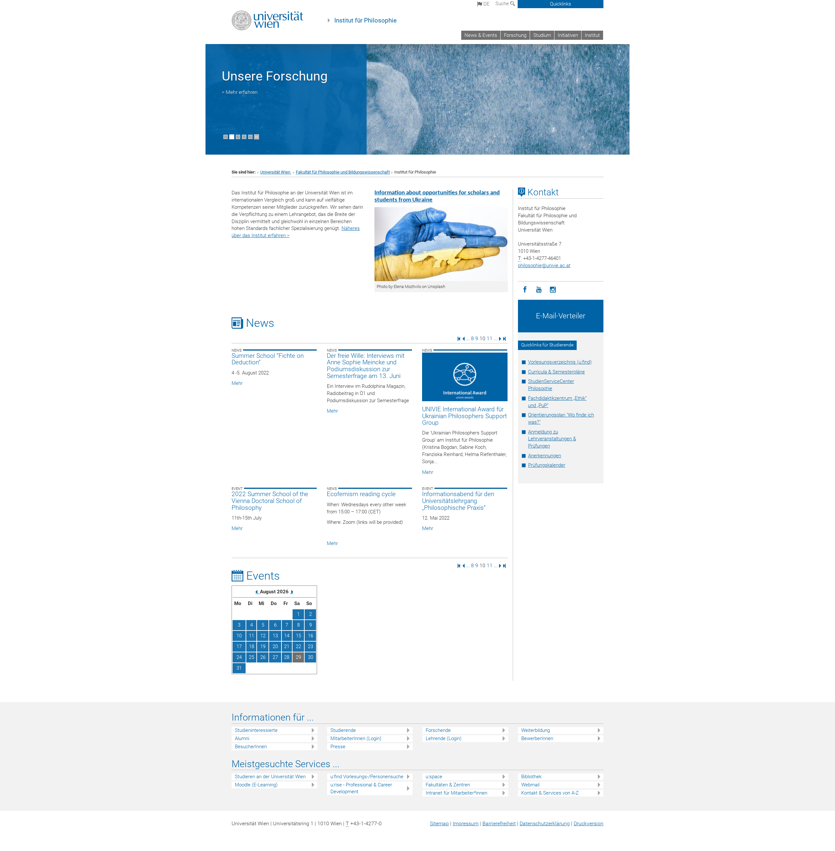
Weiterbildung (535, 730)
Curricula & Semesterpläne (556, 372)
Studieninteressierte (256, 730)
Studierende (343, 730)
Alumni (242, 738)
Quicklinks (560, 4)
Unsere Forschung (274, 76)
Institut (592, 35)
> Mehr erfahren (240, 92)
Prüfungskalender (546, 465)
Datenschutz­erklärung (545, 823)
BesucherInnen (251, 747)
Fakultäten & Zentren (448, 785)
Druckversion (588, 823)
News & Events (480, 35)
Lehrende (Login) (444, 738)
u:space (434, 777)
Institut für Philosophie (365, 20)
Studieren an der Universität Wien (270, 777)
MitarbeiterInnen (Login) (355, 738)
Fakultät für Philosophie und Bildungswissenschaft (343, 172)
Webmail (530, 785)
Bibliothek (531, 777)
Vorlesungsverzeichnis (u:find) (560, 362)
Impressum (465, 823)
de (486, 4)
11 (490, 338)
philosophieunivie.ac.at (544, 265)
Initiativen (568, 35)
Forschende (438, 730)
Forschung (515, 35)
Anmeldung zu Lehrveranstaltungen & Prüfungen (552, 439)
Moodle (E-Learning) (256, 785)
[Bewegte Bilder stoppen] (256, 136)
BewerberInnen (537, 738)
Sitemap (439, 823)
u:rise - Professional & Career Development (361, 788)
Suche (502, 4)
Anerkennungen (544, 456)
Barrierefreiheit (499, 823)
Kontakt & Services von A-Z (550, 793)
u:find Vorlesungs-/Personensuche (366, 777)
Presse (337, 747)
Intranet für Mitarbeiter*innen (456, 793)
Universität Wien (275, 172)
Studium (542, 35)
